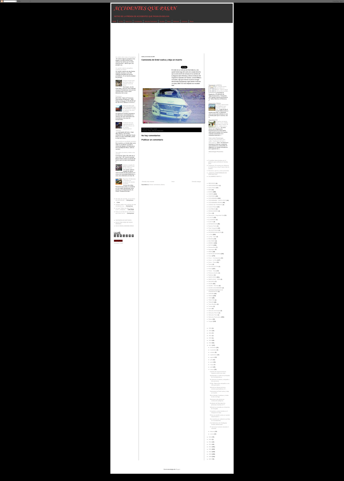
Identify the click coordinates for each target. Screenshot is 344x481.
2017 (210, 345)
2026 (210, 328)
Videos (210, 319)
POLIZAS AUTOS (213, 266)
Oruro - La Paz (212, 260)
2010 (210, 451)
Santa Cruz (128, 21)
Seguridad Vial (213, 120)
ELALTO (210, 221)
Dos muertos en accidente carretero (126, 141)
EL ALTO (210, 217)
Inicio (173, 181)
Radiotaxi (211, 275)
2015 (210, 439)
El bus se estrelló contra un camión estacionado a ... (220, 415)
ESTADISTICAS (212, 224)
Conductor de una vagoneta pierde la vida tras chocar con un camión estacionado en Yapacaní (125, 126)
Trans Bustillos (212, 304)
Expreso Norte (212, 226)
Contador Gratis (118, 243)
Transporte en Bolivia (215, 85)
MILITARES (211, 241)
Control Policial (212, 207)
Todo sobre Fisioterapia (216, 138)
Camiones (184, 21)
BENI (209, 189)
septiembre (213, 354)
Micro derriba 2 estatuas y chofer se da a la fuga (219, 396)
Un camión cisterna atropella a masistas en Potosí (124, 68)
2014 (210, 442)
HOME (114, 21)
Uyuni (210, 308)
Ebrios (210, 213)
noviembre (213, 350)
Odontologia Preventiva (216, 151)
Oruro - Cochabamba (214, 258)
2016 (210, 437)
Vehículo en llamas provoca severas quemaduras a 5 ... (218, 388)
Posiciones (119, 96)
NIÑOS (210, 251)
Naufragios (211, 249)
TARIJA (210, 295)
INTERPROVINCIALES (214, 232)
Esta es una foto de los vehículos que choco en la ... (125, 212)
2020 (210, 338)
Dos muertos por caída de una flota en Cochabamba (220, 419)
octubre (212, 352)
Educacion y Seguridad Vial (216, 215)
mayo (212, 364)
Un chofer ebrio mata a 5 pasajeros (126, 57)
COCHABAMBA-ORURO (215, 202)
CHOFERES (211, 196)
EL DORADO (212, 219)
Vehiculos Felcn (212, 315)
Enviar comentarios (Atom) (157, 184)
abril (211, 367)
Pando (210, 264)
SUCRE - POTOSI (213, 285)
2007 (210, 459)
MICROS (210, 239)
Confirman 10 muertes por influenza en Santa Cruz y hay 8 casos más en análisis (218, 167)
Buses (192, 21)
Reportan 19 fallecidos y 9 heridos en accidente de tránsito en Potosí (129, 181)
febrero (212, 431)
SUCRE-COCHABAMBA (215, 288)
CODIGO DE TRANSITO (215, 204)
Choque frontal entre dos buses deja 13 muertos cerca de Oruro (129, 83)
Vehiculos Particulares (151, 21)
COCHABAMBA (212, 198)
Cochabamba (138, 21)
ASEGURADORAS (213, 185)
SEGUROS (211, 281)
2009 (210, 454)
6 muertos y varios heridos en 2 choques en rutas (219, 411)
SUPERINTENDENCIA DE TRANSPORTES (215, 290)
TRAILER (211, 302)
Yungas (210, 321)
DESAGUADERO (213, 211)
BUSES (210, 192)
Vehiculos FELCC (213, 313)
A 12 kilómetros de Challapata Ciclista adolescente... (218, 423)
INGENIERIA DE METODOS (123, 220)
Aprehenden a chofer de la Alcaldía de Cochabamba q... (220, 376)
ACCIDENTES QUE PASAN (145, 8)
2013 (210, 444)
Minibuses (176, 21)
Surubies (162, 21)
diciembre (213, 347)
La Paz (121, 21)
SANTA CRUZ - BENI (214, 279)
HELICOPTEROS (213, 230)
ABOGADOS (211, 183)
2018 (210, 343)
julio (211, 359)
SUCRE (210, 283)
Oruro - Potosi (212, 262)
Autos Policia (212, 187)
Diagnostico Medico (215, 103)
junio (211, 362)
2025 (210, 330)
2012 (210, 446)
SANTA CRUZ (212, 277)
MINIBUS (211, 243)
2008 (210, 456)
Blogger (178, 469)
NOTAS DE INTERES (214, 253)
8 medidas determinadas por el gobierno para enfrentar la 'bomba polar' (218, 162)
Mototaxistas (212, 247)
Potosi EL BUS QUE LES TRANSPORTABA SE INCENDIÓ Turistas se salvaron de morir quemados (129, 108)
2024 (210, 333)
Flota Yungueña (212, 228)
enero (212, 434)
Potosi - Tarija (212, 271)
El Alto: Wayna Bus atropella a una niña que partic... (219, 384)
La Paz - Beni (212, 236)
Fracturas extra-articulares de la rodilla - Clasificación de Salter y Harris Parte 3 (217, 141)
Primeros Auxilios (213, 273)
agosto (212, 357)
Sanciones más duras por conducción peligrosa (217, 400)
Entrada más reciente (148, 181)
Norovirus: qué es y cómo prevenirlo (218, 170)
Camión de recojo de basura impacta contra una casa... (218, 372)
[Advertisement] (167, 38)
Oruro (210, 256)
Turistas (210, 306)
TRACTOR (211, 300)
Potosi (149, 130)
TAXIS (210, 298)
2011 (210, 449)
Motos (169, 21)
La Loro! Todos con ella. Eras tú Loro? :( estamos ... (125, 208)
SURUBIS (211, 293)
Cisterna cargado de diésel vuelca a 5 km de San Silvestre (128, 166)
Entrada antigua (196, 181)
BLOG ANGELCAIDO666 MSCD (125, 226)
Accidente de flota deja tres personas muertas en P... (217, 404)
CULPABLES (212, 209)
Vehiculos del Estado (214, 310)
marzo (212, 369)
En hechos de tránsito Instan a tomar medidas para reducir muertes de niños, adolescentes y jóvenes (222, 124)
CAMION (210, 194)
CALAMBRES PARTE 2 (214, 176)
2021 (210, 335)
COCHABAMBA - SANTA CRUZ (217, 200)
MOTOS (210, 245)
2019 (210, 340)
